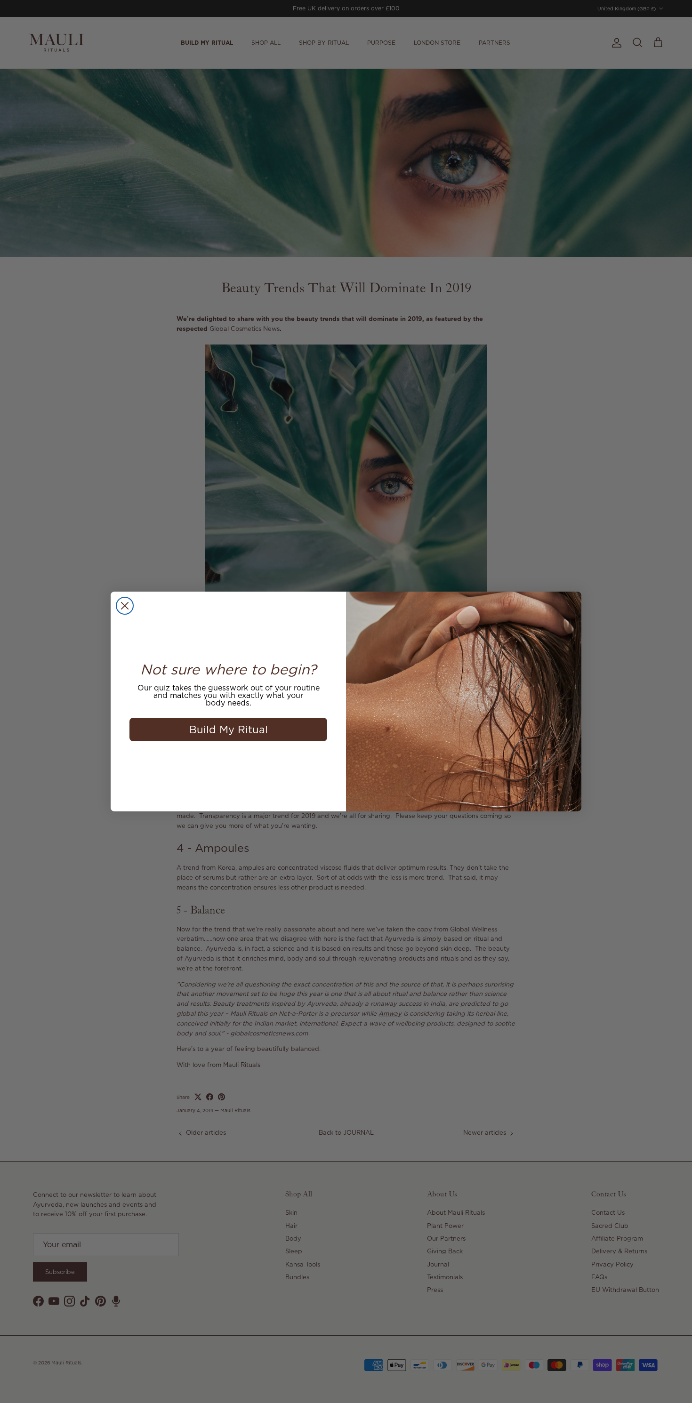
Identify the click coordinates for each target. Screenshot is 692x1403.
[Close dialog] (124, 605)
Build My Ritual (228, 729)
